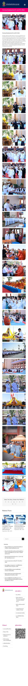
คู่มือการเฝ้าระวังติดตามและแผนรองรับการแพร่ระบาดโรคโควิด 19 (20, 599)
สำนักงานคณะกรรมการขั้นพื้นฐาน (7, 639)
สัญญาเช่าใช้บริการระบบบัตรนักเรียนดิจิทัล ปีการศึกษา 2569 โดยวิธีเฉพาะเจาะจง (14, 547)
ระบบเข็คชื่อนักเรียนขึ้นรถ (20, 616)
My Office (18, 594)
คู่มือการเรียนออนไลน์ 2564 (20, 605)
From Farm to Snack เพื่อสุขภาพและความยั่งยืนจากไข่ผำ (11, 526)
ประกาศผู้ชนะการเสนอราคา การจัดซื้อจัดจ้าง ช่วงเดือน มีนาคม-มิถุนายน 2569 (13, 565)
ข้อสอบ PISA (5, 632)
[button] (3, 523)
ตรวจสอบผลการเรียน (20, 613)
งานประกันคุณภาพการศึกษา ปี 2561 (20, 609)
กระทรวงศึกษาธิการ (7, 629)
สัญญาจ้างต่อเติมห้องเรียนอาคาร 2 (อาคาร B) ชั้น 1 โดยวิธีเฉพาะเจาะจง (14, 557)
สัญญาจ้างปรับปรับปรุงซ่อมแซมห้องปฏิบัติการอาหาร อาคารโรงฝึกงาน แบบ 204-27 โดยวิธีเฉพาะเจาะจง (14, 552)
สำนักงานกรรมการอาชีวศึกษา (7, 635)
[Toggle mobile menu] (25, 5)
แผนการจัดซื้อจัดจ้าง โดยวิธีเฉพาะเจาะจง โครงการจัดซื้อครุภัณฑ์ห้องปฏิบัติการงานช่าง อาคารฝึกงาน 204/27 (13, 579)
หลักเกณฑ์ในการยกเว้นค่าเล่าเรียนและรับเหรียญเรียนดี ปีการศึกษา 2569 (13, 574)
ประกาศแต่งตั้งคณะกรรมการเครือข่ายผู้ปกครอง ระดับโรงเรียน (12, 570)
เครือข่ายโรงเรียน (6, 643)
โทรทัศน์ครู (5, 646)
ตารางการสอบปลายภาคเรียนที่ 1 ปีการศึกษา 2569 (13, 561)
